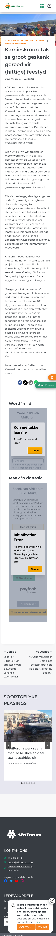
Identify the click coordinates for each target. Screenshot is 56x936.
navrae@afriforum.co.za (20, 862)
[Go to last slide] (8, 745)
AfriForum (16, 79)
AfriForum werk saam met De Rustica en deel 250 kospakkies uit (25, 753)
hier (38, 922)
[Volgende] (47, 745)
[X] (25, 382)
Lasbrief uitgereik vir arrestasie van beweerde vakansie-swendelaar (12, 664)
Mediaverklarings (15, 43)
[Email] (30, 382)
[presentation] (28, 726)
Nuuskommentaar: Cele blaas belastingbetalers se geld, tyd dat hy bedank (40, 662)
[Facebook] (20, 382)
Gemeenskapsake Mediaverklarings (26, 41)
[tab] (22, 783)
